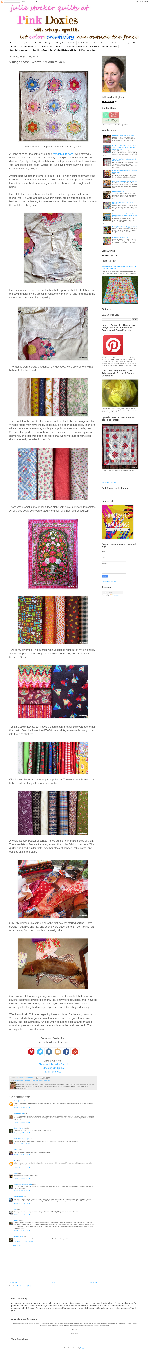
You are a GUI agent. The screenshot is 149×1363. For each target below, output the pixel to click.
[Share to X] (45, 1078)
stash (36, 1080)
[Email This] (41, 1078)
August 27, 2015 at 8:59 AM (22, 1230)
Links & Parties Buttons (28, 46)
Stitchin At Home (19, 1128)
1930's (16, 1080)
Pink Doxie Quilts (99, 43)
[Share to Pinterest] (49, 1078)
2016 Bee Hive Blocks (109, 46)
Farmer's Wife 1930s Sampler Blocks (63, 50)
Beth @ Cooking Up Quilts (22, 1139)
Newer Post (13, 1283)
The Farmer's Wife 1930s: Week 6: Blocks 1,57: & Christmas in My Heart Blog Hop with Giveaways (124, 147)
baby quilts (21, 1080)
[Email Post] (37, 1077)
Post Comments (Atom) (24, 1286)
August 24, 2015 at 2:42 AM (22, 1122)
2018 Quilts (71, 43)
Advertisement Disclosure (109, 482)
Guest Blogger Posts (40, 50)
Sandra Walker (18, 1196)
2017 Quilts (60, 43)
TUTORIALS (94, 46)
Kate (15, 1173)
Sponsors (59, 46)
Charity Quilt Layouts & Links (20, 50)
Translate (116, 595)
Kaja (15, 1160)
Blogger (82, 1348)
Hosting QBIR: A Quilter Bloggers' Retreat (124, 227)
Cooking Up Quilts (53, 1068)
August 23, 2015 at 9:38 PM (22, 1107)
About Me (38, 43)
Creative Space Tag (45, 46)
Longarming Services (24, 43)
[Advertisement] (53, 1264)
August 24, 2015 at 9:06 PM (22, 1178)
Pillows (135, 43)
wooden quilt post (63, 153)
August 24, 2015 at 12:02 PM (22, 1144)
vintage (41, 1080)
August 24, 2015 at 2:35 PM (22, 1167)
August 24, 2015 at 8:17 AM (22, 1133)
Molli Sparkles (53, 1071)
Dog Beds (13, 46)
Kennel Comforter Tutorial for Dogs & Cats (124, 181)
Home (12, 43)
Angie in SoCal (18, 1236)
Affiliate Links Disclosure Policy (76, 46)
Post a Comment (17, 1245)
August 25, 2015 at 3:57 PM (22, 1214)
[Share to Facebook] (47, 1078)
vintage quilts (47, 1080)
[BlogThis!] (43, 1078)
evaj (15, 1209)
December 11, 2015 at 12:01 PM (23, 1241)
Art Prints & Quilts (84, 43)
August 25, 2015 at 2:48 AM (22, 1191)
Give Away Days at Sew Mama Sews (123, 135)
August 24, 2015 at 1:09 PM (22, 1154)
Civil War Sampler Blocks (87, 50)
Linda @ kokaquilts (20, 1101)
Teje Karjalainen (19, 1113)
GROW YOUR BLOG (118, 192)
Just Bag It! (112, 43)
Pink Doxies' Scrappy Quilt (120, 237)
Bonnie (16, 1220)
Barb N (16, 1150)
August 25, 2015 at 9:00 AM (22, 1203)
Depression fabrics (30, 1080)
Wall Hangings (124, 43)
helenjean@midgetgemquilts (23, 1184)
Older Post (93, 1283)
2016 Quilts (49, 43)
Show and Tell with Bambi (53, 1064)
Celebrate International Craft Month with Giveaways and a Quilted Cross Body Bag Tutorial (124, 215)
